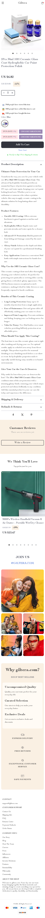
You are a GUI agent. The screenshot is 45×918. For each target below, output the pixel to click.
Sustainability (7, 868)
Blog (4, 841)
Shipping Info (7, 815)
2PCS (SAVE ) (9, 131)
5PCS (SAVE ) (9, 137)
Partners (5, 864)
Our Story (6, 837)
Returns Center (7, 822)
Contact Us (6, 812)
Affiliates (5, 857)
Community (6, 874)
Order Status (7, 828)
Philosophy (6, 871)
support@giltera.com (10, 803)
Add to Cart (22, 145)
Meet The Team (8, 844)
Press (4, 851)
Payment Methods (9, 825)
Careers (5, 847)
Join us (22, 557)
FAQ (4, 818)
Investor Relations (9, 861)
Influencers (6, 854)
